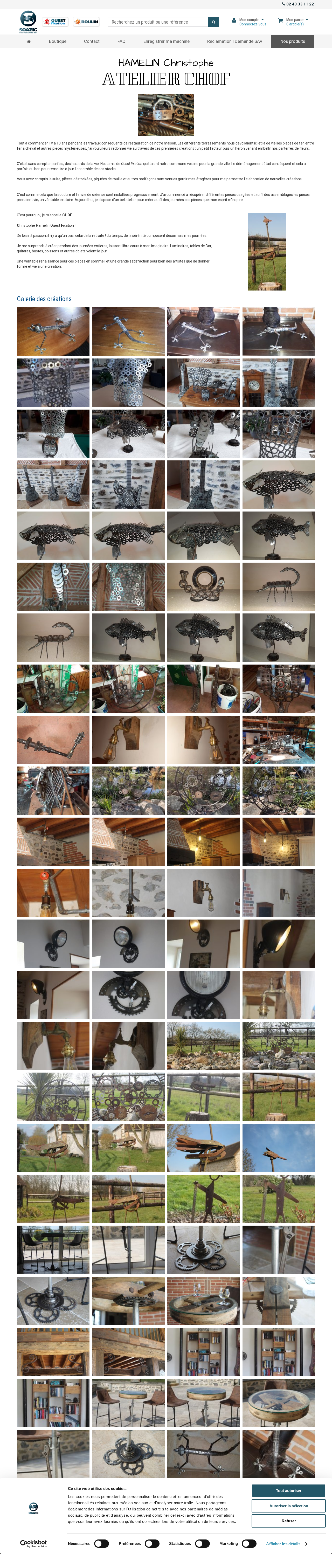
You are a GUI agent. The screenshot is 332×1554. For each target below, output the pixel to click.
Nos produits (292, 41)
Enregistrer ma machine (166, 41)
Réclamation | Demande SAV (234, 41)
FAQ (121, 41)
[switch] (150, 1542)
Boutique (57, 41)
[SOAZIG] (59, 22)
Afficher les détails (283, 1544)
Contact (92, 41)
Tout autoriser (288, 1490)
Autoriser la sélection (288, 1506)
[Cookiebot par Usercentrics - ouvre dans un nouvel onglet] (33, 1544)
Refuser (289, 1521)
